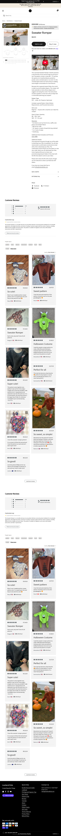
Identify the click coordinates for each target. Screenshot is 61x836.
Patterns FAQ (25, 796)
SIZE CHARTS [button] (35, 172)
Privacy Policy (25, 814)
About (23, 803)
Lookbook (24, 790)
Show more (13, 248)
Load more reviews (30, 481)
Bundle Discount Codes (28, 788)
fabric (40, 244)
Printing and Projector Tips (29, 792)
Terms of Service (26, 811)
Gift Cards (24, 809)
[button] (57, 10)
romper (7, 248)
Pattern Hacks (26, 807)
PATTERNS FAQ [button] (36, 176)
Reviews (24, 798)
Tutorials (24, 801)
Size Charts (25, 794)
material (30, 244)
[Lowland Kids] (30, 11)
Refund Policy (25, 816)
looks (12, 244)
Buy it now (52, 44)
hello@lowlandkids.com (48, 791)
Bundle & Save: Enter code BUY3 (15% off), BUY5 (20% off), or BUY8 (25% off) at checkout (30, 5)
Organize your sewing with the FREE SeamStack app (30, 1)
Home (3, 21)
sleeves (17, 244)
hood (35, 244)
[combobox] (50, 252)
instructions (24, 244)
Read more (10, 400)
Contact (24, 805)
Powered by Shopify (25, 834)
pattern (7, 244)
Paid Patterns (10, 21)
